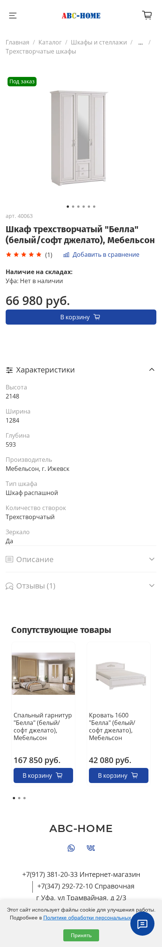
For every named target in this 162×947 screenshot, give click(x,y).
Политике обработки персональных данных (97, 918)
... (140, 42)
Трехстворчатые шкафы (41, 51)
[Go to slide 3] (78, 206)
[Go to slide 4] (84, 206)
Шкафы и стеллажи (99, 42)
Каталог (50, 42)
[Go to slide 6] (94, 206)
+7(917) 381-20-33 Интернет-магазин (81, 874)
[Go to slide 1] (68, 206)
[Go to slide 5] (89, 206)
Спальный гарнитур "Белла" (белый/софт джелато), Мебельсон (43, 726)
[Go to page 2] (19, 798)
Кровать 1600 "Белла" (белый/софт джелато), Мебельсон (112, 726)
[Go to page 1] (14, 798)
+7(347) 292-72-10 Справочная (85, 885)
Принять (81, 935)
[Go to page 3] (24, 798)
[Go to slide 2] (73, 206)
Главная (17, 42)
